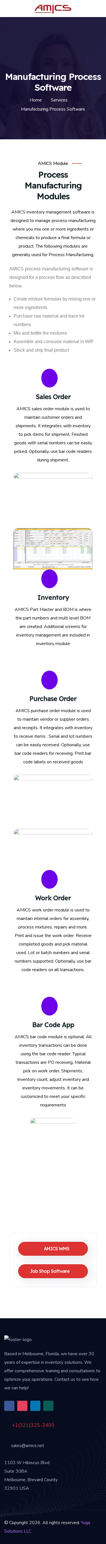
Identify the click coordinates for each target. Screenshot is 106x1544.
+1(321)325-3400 (32, 1425)
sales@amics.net (27, 1446)
